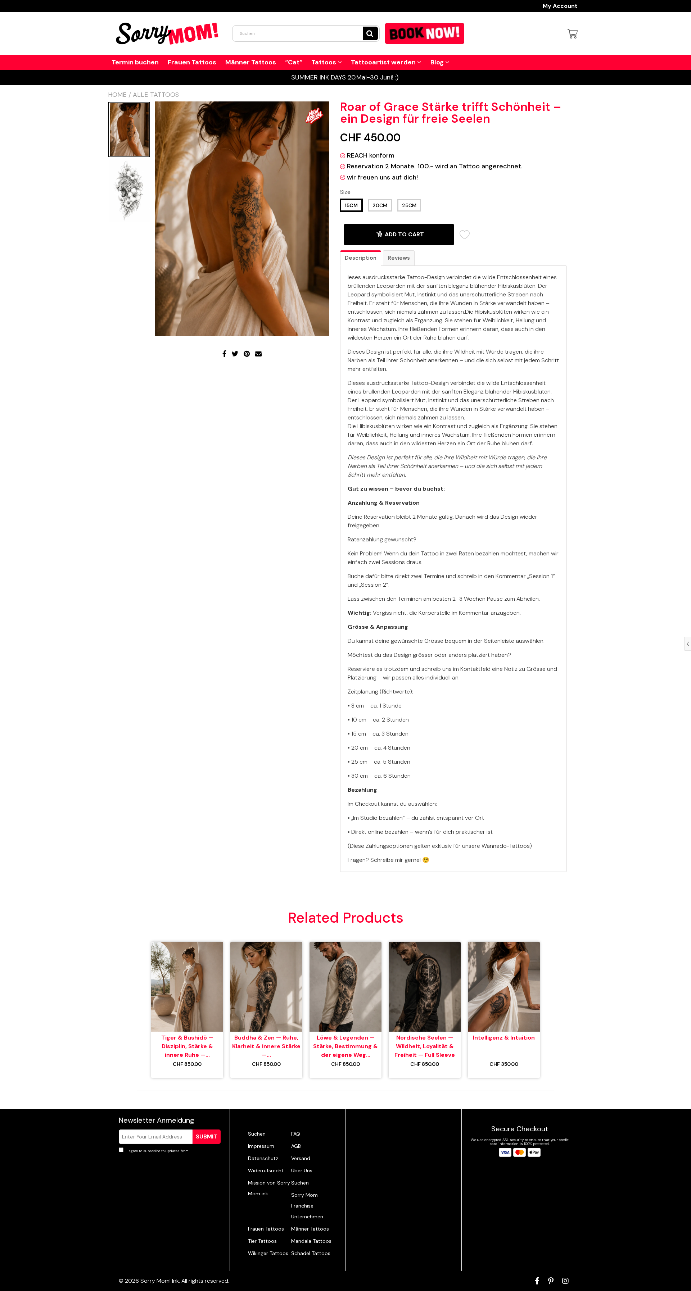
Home (117, 94)
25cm (409, 205)
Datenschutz (263, 1158)
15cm (351, 205)
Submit (206, 1136)
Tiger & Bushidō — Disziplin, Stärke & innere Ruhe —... (187, 1046)
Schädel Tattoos (310, 1253)
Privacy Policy (201, 1151)
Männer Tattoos (250, 62)
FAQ (295, 1134)
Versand (300, 1158)
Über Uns (301, 1170)
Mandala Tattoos (311, 1241)
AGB (296, 1146)
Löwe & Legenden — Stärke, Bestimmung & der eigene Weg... (345, 1046)
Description (360, 258)
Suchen (257, 1134)
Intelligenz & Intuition (504, 1037)
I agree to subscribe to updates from (169, 1151)
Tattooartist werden (384, 62)
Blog (437, 62)
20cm (379, 205)
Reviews (399, 258)
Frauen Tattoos (192, 62)
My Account (560, 6)
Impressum (261, 1146)
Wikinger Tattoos (268, 1253)
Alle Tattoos (156, 94)
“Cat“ (293, 62)
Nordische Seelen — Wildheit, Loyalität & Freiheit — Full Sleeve (424, 1046)
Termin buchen (135, 62)
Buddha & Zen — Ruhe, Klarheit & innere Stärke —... (266, 1046)
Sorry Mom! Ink (159, 1281)
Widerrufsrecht (266, 1170)
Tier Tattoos (262, 1241)
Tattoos (324, 62)
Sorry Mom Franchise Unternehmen (307, 1206)
